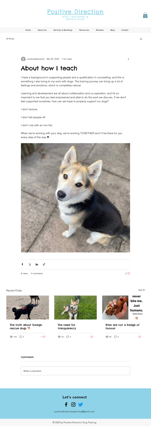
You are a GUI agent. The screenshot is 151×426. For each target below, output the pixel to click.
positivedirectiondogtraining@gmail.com (74, 411)
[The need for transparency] (75, 308)
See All (141, 290)
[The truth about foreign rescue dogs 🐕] (27, 308)
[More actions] (128, 59)
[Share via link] (44, 264)
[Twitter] (80, 404)
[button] (145, 15)
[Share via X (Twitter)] (29, 264)
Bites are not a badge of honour (122, 326)
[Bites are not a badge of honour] (123, 308)
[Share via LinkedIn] (36, 264)
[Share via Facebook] (22, 264)
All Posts (10, 38)
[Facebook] (66, 404)
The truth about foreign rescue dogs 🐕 (26, 326)
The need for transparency (67, 326)
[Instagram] (73, 404)
